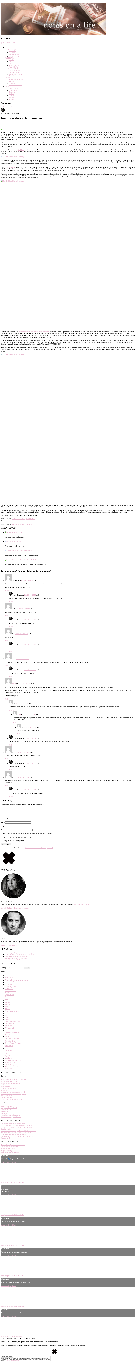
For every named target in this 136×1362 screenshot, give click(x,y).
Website (3, 830)
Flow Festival (8, 984)
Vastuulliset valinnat (15, 56)
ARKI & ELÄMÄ (11, 49)
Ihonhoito (8, 997)
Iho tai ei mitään (6, 1129)
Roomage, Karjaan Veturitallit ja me (16, 958)
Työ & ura (12, 52)
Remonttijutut (13, 76)
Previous (4, 107)
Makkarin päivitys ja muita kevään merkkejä (19, 953)
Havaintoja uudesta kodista (13, 960)
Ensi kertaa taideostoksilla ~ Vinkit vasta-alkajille (16, 1125)
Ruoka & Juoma (12, 1038)
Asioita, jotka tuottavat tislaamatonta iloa (13, 1092)
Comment (4, 819)
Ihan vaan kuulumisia (7, 1095)
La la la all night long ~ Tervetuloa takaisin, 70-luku (17, 1127)
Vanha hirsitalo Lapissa (8, 1148)
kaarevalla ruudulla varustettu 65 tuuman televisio (33, 332)
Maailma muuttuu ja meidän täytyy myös (13, 1094)
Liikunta (7, 1019)
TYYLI (7, 78)
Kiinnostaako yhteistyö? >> (23, 908)
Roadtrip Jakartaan (7, 1106)
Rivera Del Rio (5, 1111)
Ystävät (8, 1068)
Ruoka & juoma (14, 54)
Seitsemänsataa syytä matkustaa (11, 1117)
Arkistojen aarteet (9, 975)
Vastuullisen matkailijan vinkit (10, 1115)
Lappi (6, 1017)
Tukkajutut (12, 83)
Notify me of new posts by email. (13, 841)
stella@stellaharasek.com (81, 904)
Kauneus (11, 81)
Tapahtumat (8, 1050)
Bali (6, 982)
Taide (10, 63)
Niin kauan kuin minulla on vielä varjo (13, 1123)
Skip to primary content (8, 42)
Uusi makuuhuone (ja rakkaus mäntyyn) (17, 956)
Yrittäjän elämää (11, 1066)
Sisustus (9, 1045)
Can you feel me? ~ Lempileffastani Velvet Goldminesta (18, 1131)
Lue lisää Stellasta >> (7, 908)
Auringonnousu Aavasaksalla (10, 1152)
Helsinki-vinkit (13, 88)
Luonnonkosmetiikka (15, 85)
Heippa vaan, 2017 (7, 1097)
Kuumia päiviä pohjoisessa (9, 1146)
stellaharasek (5, 1155)
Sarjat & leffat (13, 67)
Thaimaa (7, 1052)
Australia (11, 94)
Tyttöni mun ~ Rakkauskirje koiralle (12, 1099)
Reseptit (7, 1036)
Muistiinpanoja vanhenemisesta (10, 1083)
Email (2, 826)
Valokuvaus (9, 1058)
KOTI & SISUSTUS (11, 69)
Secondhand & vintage (16, 74)
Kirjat (10, 61)
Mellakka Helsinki (9, 1025)
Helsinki (9, 988)
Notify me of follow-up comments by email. (17, 837)
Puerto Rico (7, 1030)
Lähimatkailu (13, 90)
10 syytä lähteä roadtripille (9, 1108)
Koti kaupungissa (14, 70)
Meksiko (11, 99)
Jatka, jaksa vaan (6, 1087)
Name (3, 822)
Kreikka (11, 97)
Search (3, 968)
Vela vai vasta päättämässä (9, 1081)
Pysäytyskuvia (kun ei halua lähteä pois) (13, 1145)
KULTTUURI (9, 58)
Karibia (7, 1000)
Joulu (6, 999)
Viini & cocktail (10, 1062)
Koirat (7, 1008)
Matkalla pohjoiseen (7, 1150)
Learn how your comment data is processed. (39, 848)
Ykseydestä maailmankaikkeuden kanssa (13, 1134)
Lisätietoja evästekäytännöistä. (12, 1360)
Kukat (7, 1015)
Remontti (7, 1035)
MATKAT (8, 86)
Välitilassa (4, 1113)
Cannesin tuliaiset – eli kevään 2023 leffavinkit (19, 954)
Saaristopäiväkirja (6, 1109)
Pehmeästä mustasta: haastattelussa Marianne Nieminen (18, 1136)
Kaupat (8, 1004)
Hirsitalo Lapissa (14, 72)
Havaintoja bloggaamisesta (11, 986)
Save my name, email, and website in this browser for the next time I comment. (28, 833)
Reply (7, 591)
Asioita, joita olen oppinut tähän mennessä (14, 1079)
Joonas (14, 684)
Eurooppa (12, 92)
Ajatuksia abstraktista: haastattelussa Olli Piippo (16, 1132)
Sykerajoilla (4, 1090)
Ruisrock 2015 (5, 1138)
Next (11, 107)
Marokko (12, 95)
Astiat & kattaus (11, 978)
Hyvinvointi (12, 51)
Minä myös (4, 1085)
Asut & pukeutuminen (16, 79)
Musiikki (11, 60)
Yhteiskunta (8, 1064)
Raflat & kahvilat (14, 65)
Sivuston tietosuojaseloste (9, 945)
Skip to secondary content (9, 44)
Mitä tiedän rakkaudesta (8, 1088)
